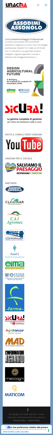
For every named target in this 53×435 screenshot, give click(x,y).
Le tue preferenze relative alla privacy (29, 427)
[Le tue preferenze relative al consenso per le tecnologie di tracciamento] (48, 430)
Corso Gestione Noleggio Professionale (24, 39)
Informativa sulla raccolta (15, 431)
